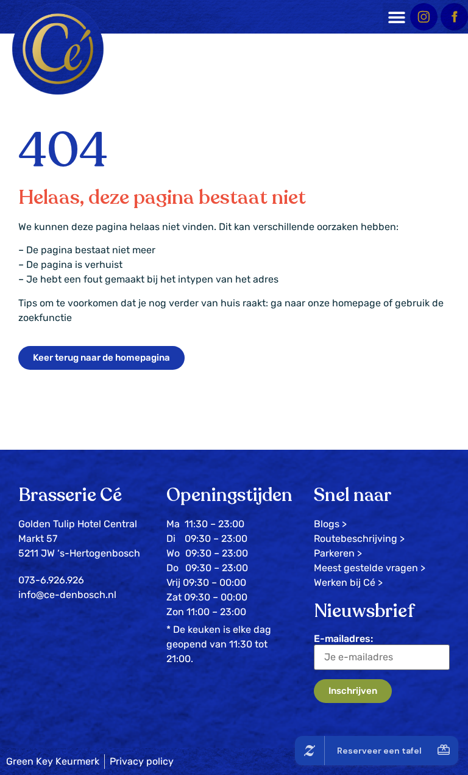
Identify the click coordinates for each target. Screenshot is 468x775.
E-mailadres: (343, 638)
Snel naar (353, 495)
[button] (396, 17)
